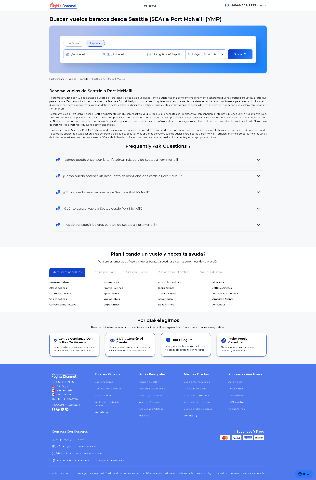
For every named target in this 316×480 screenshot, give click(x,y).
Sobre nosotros (104, 381)
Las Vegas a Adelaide (151, 408)
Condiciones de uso (61, 473)
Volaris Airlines (58, 299)
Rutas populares (136, 272)
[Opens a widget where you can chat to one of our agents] (304, 474)
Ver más (100, 412)
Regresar (95, 43)
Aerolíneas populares (67, 272)
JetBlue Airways (222, 288)
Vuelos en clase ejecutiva (198, 408)
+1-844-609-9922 (88, 446)
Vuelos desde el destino (173, 272)
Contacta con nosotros (108, 388)
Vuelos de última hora (196, 395)
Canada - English (64, 390)
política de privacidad (155, 473)
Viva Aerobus (112, 299)
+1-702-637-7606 (93, 453)
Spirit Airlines (111, 293)
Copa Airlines (112, 304)
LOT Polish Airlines (169, 282)
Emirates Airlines (59, 282)
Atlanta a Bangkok (149, 402)
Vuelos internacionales (197, 381)
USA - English (62, 386)
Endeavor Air (111, 282)
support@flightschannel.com (73, 439)
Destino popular (103, 272)
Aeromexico (165, 299)
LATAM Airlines (236, 402)
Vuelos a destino (211, 272)
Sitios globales (63, 382)
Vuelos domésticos (195, 388)
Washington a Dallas (150, 395)
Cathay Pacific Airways (62, 304)
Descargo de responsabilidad (93, 473)
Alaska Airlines (58, 288)
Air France (218, 282)
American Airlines (223, 299)
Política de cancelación (126, 473)
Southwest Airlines (60, 293)
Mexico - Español (64, 394)
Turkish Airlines (167, 293)
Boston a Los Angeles (152, 388)
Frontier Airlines (113, 288)
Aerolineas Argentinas (225, 293)
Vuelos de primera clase (197, 402)
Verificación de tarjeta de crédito (109, 404)
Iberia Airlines (166, 288)
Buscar (239, 54)
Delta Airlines (166, 304)
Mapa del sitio (103, 395)
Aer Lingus (218, 304)
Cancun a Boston (149, 381)
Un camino (74, 43)
